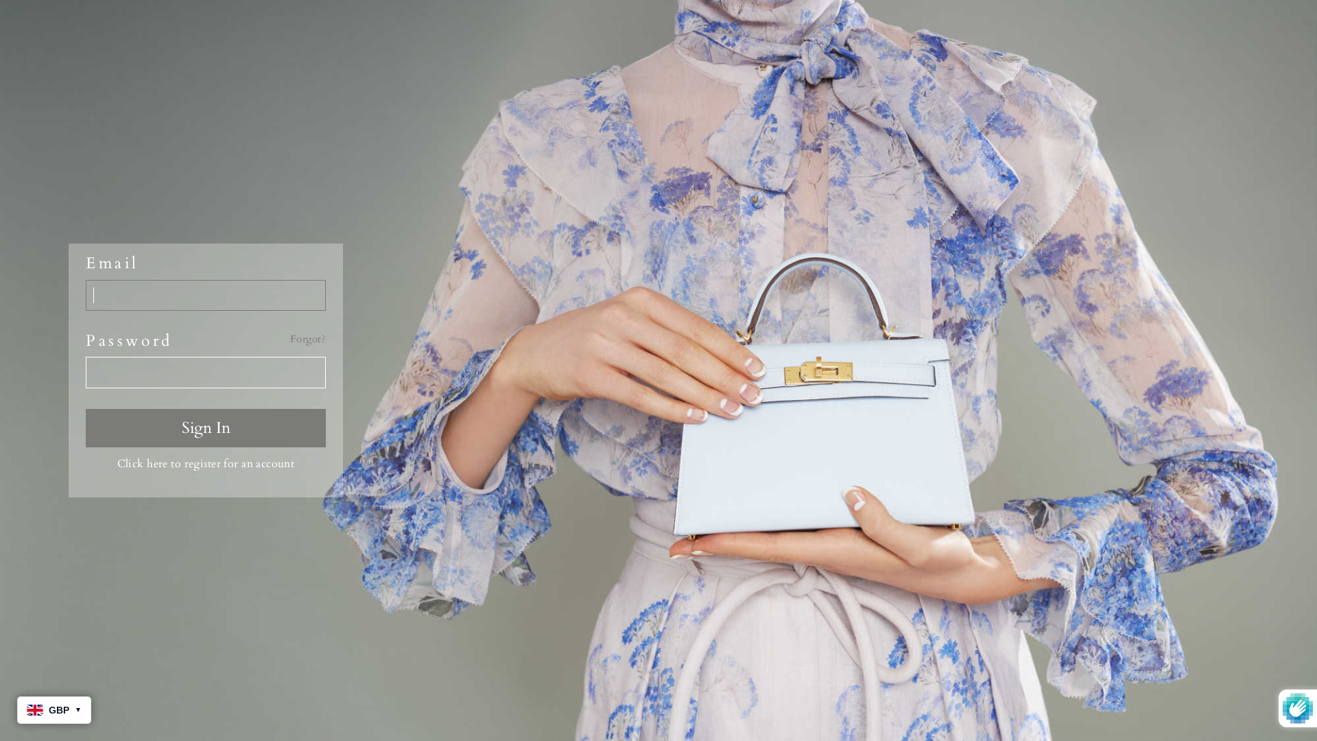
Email (112, 263)
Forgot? (308, 339)
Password (129, 341)
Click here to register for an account (206, 463)
